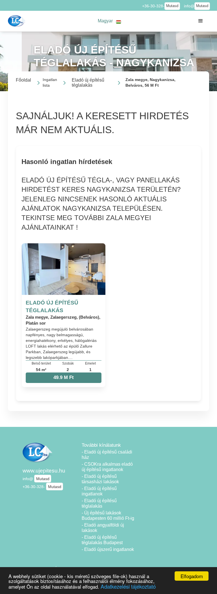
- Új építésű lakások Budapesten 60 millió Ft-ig (108, 515)
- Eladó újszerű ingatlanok (108, 549)
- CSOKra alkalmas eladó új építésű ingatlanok (107, 467)
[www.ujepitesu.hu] (17, 21)
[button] (110, 21)
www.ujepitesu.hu (44, 471)
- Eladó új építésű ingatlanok (99, 491)
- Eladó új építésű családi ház (107, 455)
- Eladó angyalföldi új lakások (103, 528)
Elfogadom (192, 576)
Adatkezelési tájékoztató (128, 586)
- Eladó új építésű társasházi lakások (100, 479)
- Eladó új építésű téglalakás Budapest (102, 540)
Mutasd (172, 6)
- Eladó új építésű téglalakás (99, 503)
